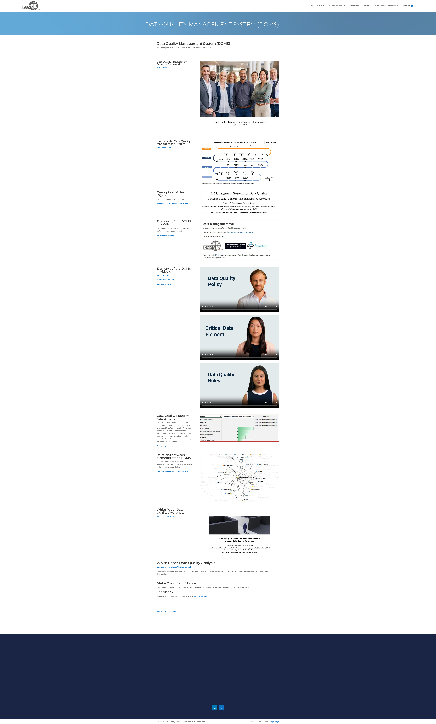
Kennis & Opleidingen (337, 6)
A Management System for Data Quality (172, 203)
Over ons (320, 6)
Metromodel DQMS (164, 148)
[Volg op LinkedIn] (214, 707)
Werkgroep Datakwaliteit (202, 48)
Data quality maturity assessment (169, 446)
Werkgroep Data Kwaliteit (170, 48)
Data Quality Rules (164, 284)
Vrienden (366, 6)
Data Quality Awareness (166, 516)
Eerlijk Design (274, 722)
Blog (383, 6)
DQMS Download (163, 68)
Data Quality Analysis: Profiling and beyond (174, 567)
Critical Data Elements (165, 280)
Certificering (355, 6)
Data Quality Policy (164, 275)
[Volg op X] (221, 707)
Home (312, 6)
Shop (377, 6)
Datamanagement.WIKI (166, 235)
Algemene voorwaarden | (213, 700)
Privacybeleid (228, 700)
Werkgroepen (393, 6)
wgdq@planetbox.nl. (201, 596)
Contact (406, 6)
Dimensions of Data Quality (167, 611)
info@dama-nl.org (261, 664)
